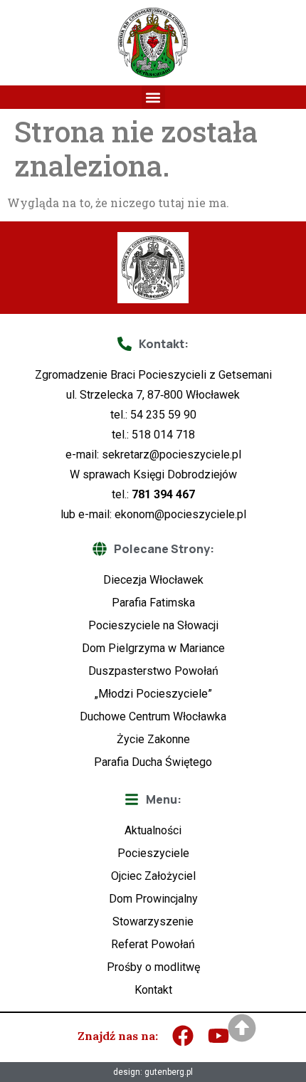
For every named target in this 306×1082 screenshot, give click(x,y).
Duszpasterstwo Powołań (153, 671)
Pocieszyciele (153, 853)
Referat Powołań (153, 944)
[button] (153, 97)
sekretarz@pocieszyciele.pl (171, 454)
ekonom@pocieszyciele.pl (180, 514)
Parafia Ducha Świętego (153, 762)
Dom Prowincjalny (153, 898)
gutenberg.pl (168, 1072)
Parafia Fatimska (153, 602)
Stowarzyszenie (153, 921)
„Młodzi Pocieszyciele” (153, 693)
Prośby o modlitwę (153, 967)
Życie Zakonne (153, 739)
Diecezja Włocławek (153, 580)
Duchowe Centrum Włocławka (153, 716)
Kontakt (153, 990)
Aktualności (153, 830)
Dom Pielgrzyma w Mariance (153, 648)
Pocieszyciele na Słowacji (153, 625)
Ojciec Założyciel (153, 876)
